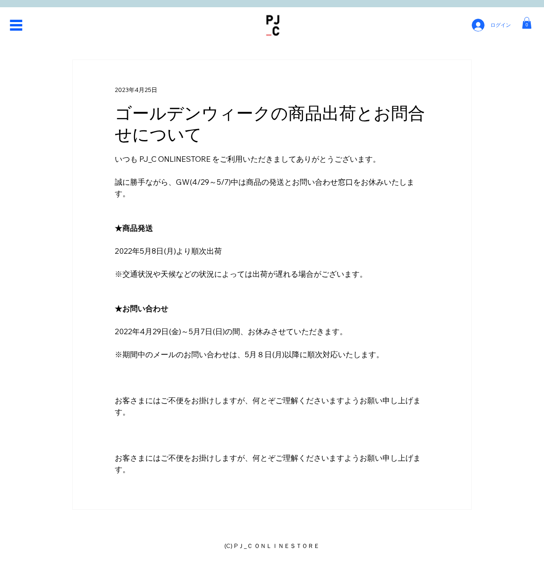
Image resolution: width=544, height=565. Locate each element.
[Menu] (16, 25)
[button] (527, 23)
